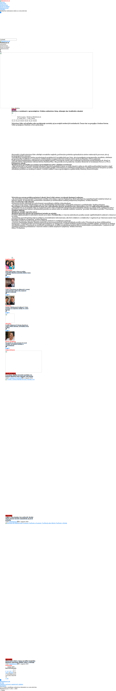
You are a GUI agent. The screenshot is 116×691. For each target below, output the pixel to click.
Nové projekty (5, 6)
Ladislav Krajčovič (15, 378)
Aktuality (3, 3)
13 (11, 672)
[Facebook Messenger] (18, 120)
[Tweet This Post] (7, 277)
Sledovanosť (4, 8)
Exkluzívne (4, 5)
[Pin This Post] (8, 277)
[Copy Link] (35, 120)
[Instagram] (26, 120)
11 (7, 672)
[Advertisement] (54, 26)
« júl (6, 678)
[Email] (31, 120)
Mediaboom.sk (5, 681)
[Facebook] (14, 120)
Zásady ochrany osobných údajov (11, 684)
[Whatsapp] (22, 120)
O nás (2, 683)
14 (12, 672)
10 (6, 672)
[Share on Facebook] (5, 277)
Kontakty (3, 686)
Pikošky (2, 9)
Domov (2, 2)
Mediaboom (13, 521)
